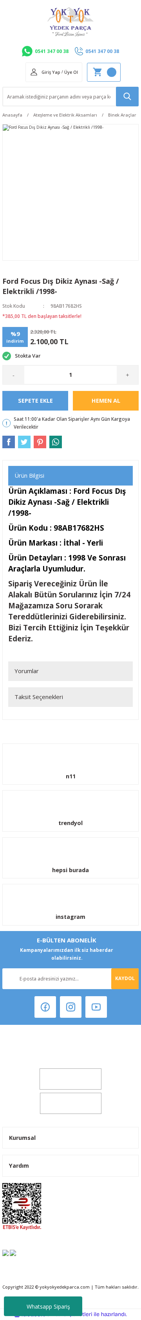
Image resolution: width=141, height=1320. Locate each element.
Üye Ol (71, 72)
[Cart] (104, 72)
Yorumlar (26, 671)
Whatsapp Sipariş (48, 1306)
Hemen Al (106, 400)
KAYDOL (125, 978)
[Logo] (70, 22)
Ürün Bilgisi (29, 475)
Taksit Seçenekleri (38, 697)
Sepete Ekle (35, 400)
